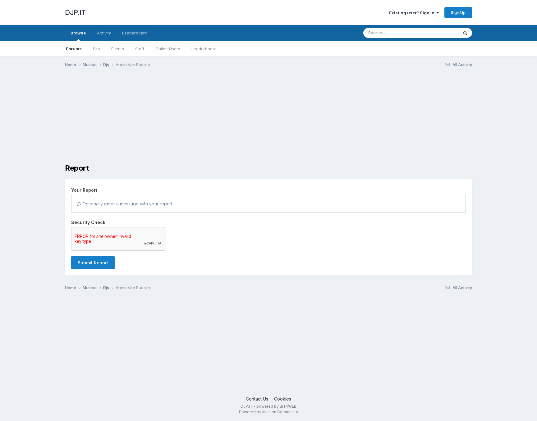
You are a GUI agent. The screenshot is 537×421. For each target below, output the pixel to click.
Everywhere (439, 32)
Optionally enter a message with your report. (127, 203)
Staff (139, 48)
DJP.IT (75, 12)
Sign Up (458, 12)
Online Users (167, 48)
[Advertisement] (178, 120)
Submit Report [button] (93, 262)
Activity (104, 32)
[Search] (465, 33)
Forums (74, 48)
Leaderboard (204, 48)
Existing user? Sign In (412, 12)
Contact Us (257, 398)
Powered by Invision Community (268, 412)
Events (117, 48)
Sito (96, 48)
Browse (78, 32)
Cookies (282, 398)
